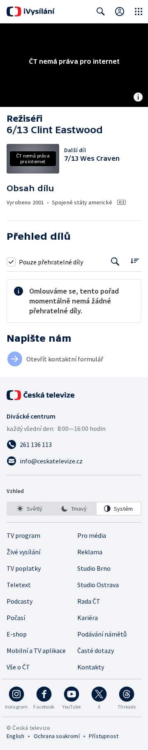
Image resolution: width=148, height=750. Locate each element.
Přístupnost (103, 736)
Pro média (91, 535)
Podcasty (19, 601)
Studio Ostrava (98, 585)
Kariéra (87, 617)
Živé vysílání (23, 552)
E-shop (17, 634)
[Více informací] (138, 98)
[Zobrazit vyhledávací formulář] (100, 11)
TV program (23, 535)
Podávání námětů (102, 634)
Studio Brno (94, 568)
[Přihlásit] (119, 11)
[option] (29, 508)
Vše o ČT (18, 667)
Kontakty (90, 667)
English (15, 736)
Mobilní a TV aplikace (36, 650)
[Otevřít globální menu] (138, 11)
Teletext (19, 585)
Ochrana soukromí (57, 736)
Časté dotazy (95, 650)
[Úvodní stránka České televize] (41, 395)
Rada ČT (88, 601)
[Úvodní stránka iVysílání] (31, 11)
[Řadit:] (134, 261)
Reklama (89, 552)
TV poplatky (24, 568)
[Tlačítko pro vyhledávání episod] (115, 261)
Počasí (16, 617)
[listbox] (74, 509)
